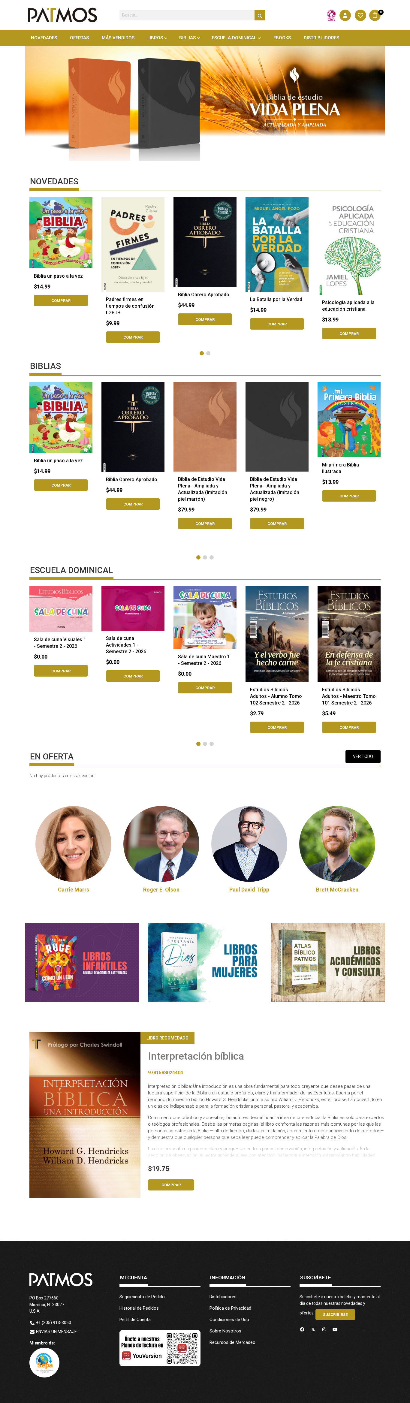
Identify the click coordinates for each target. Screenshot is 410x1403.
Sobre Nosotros (225, 1331)
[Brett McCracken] (249, 844)
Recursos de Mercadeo (232, 1342)
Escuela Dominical (234, 38)
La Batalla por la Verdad (276, 299)
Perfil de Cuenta (135, 1319)
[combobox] (192, 15)
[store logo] (62, 15)
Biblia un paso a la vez (58, 276)
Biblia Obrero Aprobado (203, 294)
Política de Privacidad (230, 1308)
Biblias (187, 38)
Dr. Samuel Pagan (337, 889)
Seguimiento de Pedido (142, 1296)
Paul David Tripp (161, 889)
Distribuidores (223, 1296)
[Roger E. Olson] (73, 844)
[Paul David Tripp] (161, 844)
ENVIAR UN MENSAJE (56, 1331)
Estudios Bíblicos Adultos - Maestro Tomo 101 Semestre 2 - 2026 (349, 696)
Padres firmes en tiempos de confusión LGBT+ (130, 306)
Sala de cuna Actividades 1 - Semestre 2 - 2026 (126, 644)
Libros (155, 38)
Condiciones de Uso (229, 1319)
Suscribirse (335, 1314)
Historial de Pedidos (139, 1308)
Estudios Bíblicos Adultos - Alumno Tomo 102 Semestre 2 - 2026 (276, 696)
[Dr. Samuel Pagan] (337, 844)
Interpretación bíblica (196, 1056)
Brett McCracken (249, 889)
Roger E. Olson (73, 889)
